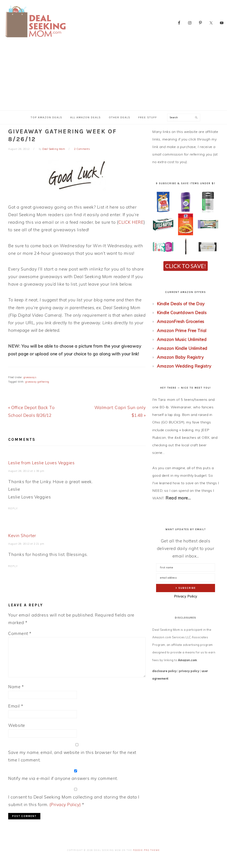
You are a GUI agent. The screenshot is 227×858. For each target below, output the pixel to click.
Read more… (178, 497)
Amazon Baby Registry (180, 357)
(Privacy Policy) (65, 804)
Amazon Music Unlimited (182, 339)
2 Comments (82, 148)
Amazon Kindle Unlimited (182, 348)
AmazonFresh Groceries (180, 321)
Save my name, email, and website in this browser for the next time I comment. (72, 756)
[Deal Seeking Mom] (35, 38)
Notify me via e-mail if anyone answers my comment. (63, 778)
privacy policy (189, 671)
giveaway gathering (37, 381)
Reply (13, 508)
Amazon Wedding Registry (184, 366)
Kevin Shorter (22, 535)
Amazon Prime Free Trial (182, 330)
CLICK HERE (130, 222)
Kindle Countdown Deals (182, 312)
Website (16, 725)
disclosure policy (164, 671)
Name (16, 686)
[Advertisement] (113, 77)
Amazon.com (187, 660)
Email (15, 706)
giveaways (30, 377)
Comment (19, 633)
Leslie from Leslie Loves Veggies (41, 462)
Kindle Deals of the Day (181, 303)
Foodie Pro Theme (146, 850)
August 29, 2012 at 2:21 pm (26, 543)
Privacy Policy (185, 596)
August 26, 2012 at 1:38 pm (26, 470)
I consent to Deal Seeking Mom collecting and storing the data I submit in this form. (73, 800)
